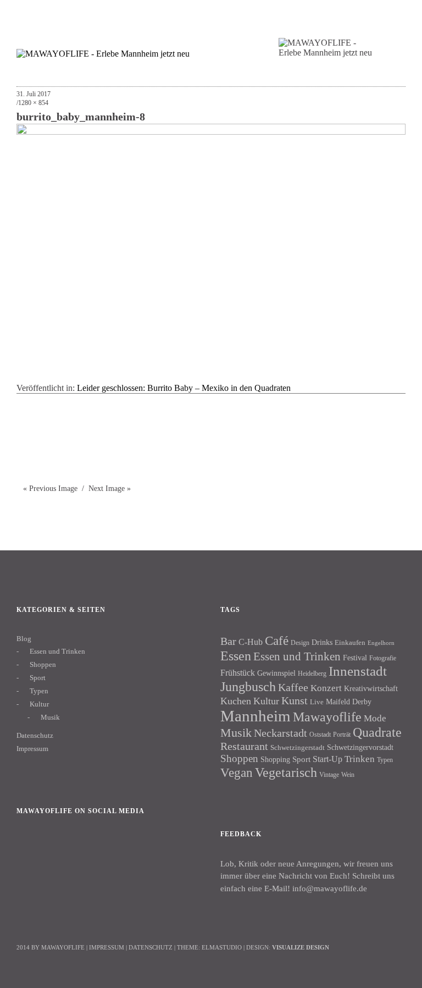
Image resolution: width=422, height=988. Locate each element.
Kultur (39, 704)
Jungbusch (248, 686)
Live (317, 702)
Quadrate (377, 732)
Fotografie (382, 658)
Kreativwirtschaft (371, 688)
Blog (23, 638)
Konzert (326, 688)
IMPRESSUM (106, 947)
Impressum (32, 748)
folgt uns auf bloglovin (326, 14)
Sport (38, 678)
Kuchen (235, 701)
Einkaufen (350, 642)
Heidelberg (312, 673)
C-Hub (250, 642)
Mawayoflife (327, 717)
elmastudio (222, 947)
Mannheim (255, 716)
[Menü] (30, 16)
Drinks (322, 642)
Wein (347, 775)
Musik (50, 717)
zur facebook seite (348, 14)
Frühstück (237, 672)
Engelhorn (381, 643)
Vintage (329, 774)
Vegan (236, 773)
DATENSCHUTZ (151, 947)
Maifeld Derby (348, 701)
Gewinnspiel (276, 673)
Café (276, 641)
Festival (355, 657)
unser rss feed (391, 14)
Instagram (60, 848)
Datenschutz (34, 735)
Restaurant (244, 746)
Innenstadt (358, 671)
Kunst (294, 700)
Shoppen (43, 664)
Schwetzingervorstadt (360, 747)
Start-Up (327, 759)
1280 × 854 (33, 103)
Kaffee (293, 687)
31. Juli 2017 (33, 94)
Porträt (342, 734)
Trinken (360, 758)
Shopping (275, 759)
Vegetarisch (286, 772)
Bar (228, 641)
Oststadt (320, 734)
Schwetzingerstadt (297, 747)
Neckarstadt (280, 733)
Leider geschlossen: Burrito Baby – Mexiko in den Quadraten (184, 388)
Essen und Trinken (57, 651)
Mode (375, 718)
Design (300, 642)
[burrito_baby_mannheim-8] (211, 131)
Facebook (30, 848)
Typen (39, 691)
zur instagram (369, 14)
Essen (235, 655)
